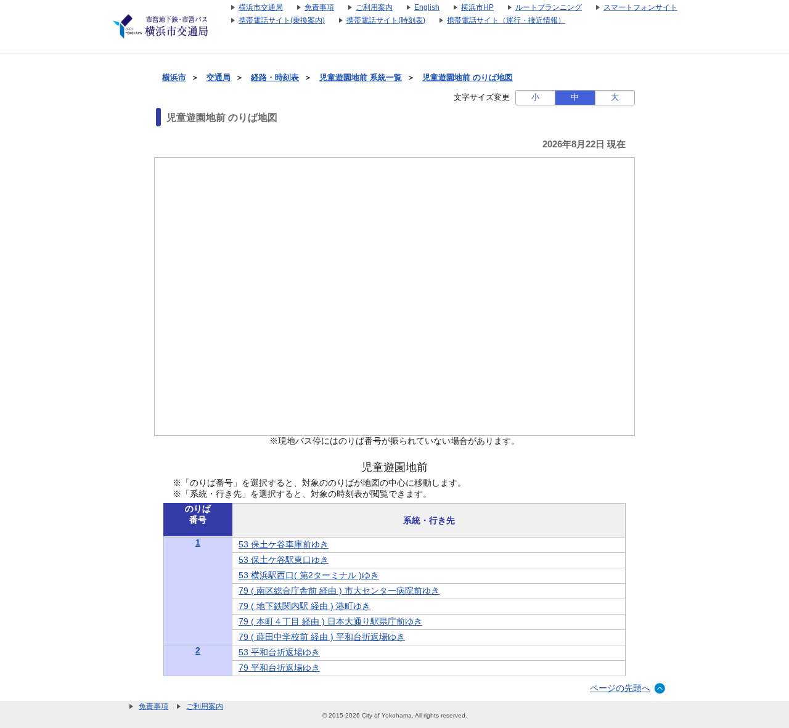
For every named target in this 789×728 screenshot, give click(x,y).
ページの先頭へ (620, 688)
